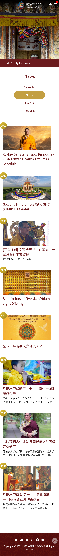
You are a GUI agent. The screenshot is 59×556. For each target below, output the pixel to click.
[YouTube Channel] (43, 540)
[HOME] (16, 540)
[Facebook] (27, 540)
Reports (29, 111)
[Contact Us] (21, 540)
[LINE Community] (37, 540)
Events (29, 103)
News (29, 95)
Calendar (29, 87)
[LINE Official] (32, 540)
